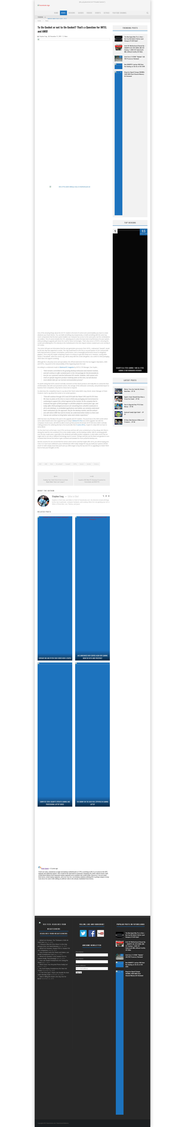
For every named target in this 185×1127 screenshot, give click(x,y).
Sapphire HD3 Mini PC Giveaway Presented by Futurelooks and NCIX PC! (91, 481)
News (63, 13)
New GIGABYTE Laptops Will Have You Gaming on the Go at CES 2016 (134, 65)
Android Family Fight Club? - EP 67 (57, 17)
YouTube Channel (120, 13)
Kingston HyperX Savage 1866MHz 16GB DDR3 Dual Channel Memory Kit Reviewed (134, 74)
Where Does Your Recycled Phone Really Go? (54, 964)
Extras (106, 13)
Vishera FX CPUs (77, 421)
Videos (89, 13)
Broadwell (59, 464)
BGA (51, 464)
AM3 (40, 464)
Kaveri (82, 464)
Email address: (81, 965)
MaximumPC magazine (67, 367)
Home (56, 13)
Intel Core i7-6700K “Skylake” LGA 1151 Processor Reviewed (134, 58)
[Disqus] (74, 837)
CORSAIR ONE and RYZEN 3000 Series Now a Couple (55, 658)
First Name (79, 952)
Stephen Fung (43, 36)
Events (98, 13)
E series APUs (80, 425)
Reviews (72, 13)
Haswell (68, 464)
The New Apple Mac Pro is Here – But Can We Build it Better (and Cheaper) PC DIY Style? (134, 39)
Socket (89, 464)
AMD (46, 464)
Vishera (96, 464)
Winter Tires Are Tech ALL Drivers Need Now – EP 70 (134, 390)
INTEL (75, 464)
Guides (81, 13)
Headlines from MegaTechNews (53, 933)
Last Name (79, 959)
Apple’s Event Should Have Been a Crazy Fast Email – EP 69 (134, 398)
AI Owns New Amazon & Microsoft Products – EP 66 (134, 421)
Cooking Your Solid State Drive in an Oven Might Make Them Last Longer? (55, 481)
